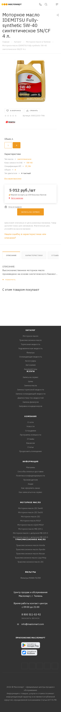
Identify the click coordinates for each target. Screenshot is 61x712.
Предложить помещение (30, 451)
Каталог (31, 330)
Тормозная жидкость (30, 344)
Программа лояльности (30, 435)
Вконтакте (24, 666)
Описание (11, 255)
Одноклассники (55, 666)
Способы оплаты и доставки (30, 471)
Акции (30, 484)
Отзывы (30, 439)
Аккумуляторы (30, 369)
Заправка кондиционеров (30, 406)
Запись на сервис (30, 377)
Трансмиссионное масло (30, 340)
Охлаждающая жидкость (30, 356)
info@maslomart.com (32, 624)
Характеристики (33, 255)
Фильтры (30, 352)
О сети (30, 422)
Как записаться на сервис (30, 492)
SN (29, 166)
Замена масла (30, 385)
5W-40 (30, 162)
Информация (30, 461)
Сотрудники (30, 430)
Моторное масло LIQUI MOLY (30, 525)
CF (26, 166)
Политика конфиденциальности (30, 475)
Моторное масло (30, 336)
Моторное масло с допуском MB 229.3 (30, 533)
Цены (30, 381)
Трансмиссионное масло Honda (30, 545)
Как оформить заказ (30, 488)
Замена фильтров (31, 402)
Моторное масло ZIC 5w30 (30, 512)
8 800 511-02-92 (31, 614)
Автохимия (31, 365)
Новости (30, 426)
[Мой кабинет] (51, 4)
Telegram (40, 666)
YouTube (47, 666)
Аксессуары (30, 361)
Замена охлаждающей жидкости (30, 394)
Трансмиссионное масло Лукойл (30, 549)
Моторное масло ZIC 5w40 (30, 508)
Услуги (31, 371)
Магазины (30, 467)
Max (32, 666)
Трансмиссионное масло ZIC (31, 562)
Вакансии (30, 443)
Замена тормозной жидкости (30, 389)
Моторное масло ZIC (30, 516)
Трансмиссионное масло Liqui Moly (30, 557)
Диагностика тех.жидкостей (30, 398)
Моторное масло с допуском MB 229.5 (30, 537)
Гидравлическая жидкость (30, 348)
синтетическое (24, 159)
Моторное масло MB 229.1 (30, 529)
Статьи (30, 447)
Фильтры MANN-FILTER (30, 578)
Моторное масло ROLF (30, 520)
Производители (30, 480)
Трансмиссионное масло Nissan (30, 553)
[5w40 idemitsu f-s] (30, 81)
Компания (30, 416)
